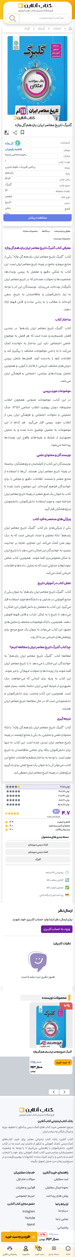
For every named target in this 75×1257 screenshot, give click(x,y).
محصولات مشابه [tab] (30, 231)
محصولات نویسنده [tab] (62, 239)
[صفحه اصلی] (37, 8)
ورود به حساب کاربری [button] (57, 929)
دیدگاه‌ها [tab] (46, 231)
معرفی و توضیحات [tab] (62, 231)
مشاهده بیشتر (37, 217)
